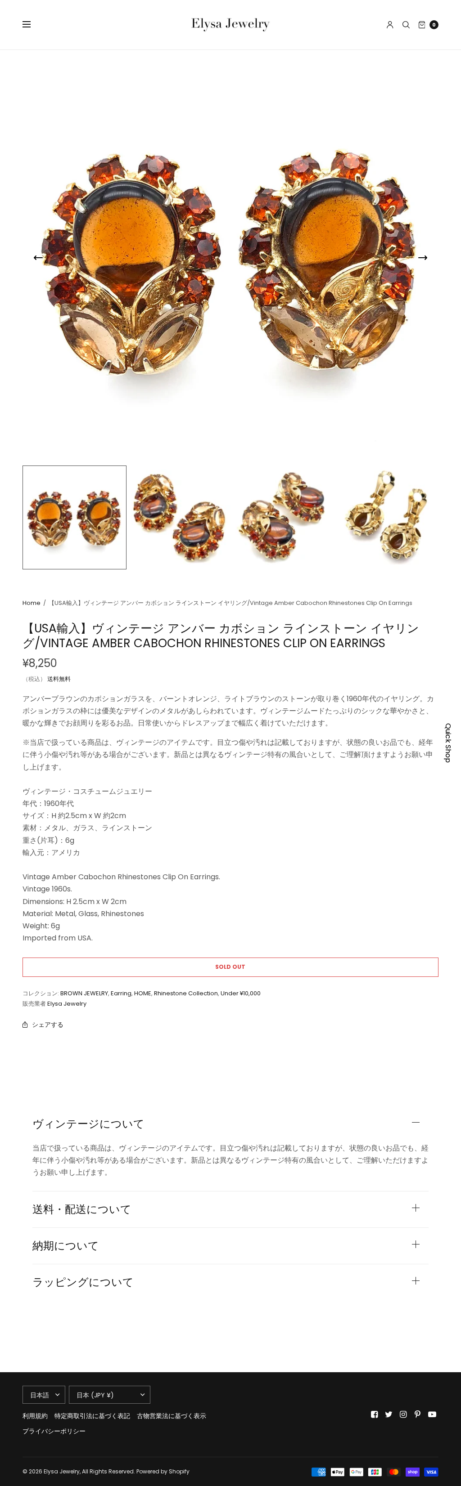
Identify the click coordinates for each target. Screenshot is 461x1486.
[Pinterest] (418, 1414)
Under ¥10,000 (241, 993)
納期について (65, 1245)
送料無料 (59, 679)
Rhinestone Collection (186, 993)
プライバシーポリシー (54, 1431)
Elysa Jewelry (66, 1003)
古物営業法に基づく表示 (171, 1415)
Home (32, 603)
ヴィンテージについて (88, 1124)
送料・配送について (81, 1209)
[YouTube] (432, 1414)
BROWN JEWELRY (84, 993)
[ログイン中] (390, 24)
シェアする (47, 1024)
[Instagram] (403, 1414)
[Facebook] (375, 1414)
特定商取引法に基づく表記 (92, 1415)
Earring (121, 993)
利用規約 (35, 1415)
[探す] (406, 24)
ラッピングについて (83, 1282)
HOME (142, 993)
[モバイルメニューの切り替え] (32, 25)
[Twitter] (389, 1414)
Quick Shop (448, 743)
